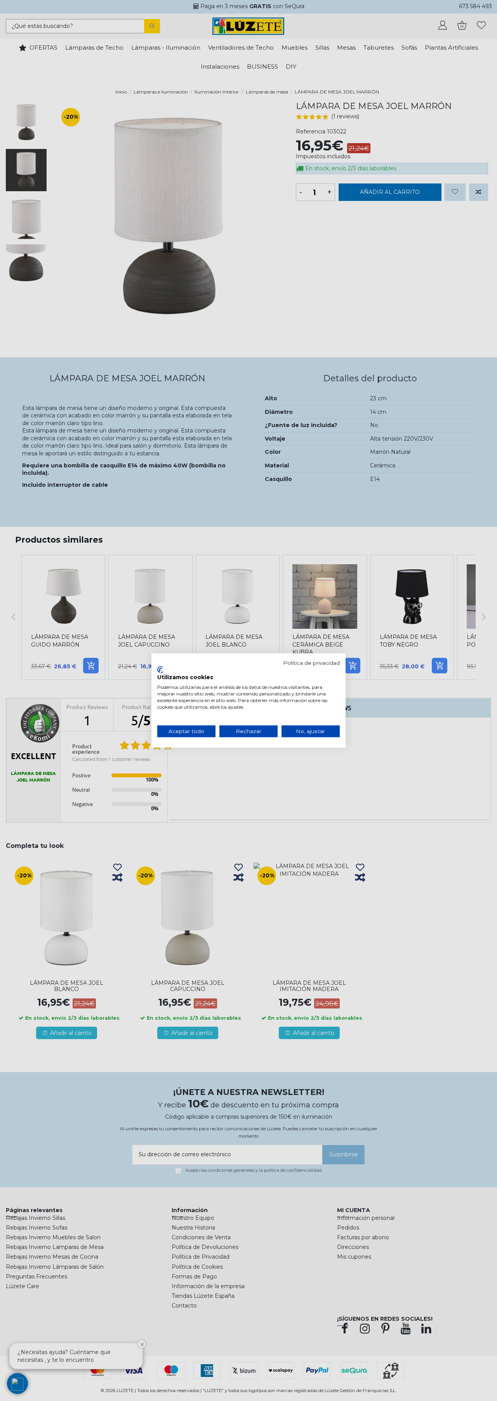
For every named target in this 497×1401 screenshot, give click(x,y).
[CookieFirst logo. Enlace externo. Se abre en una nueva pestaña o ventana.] (160, 669)
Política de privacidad (311, 663)
